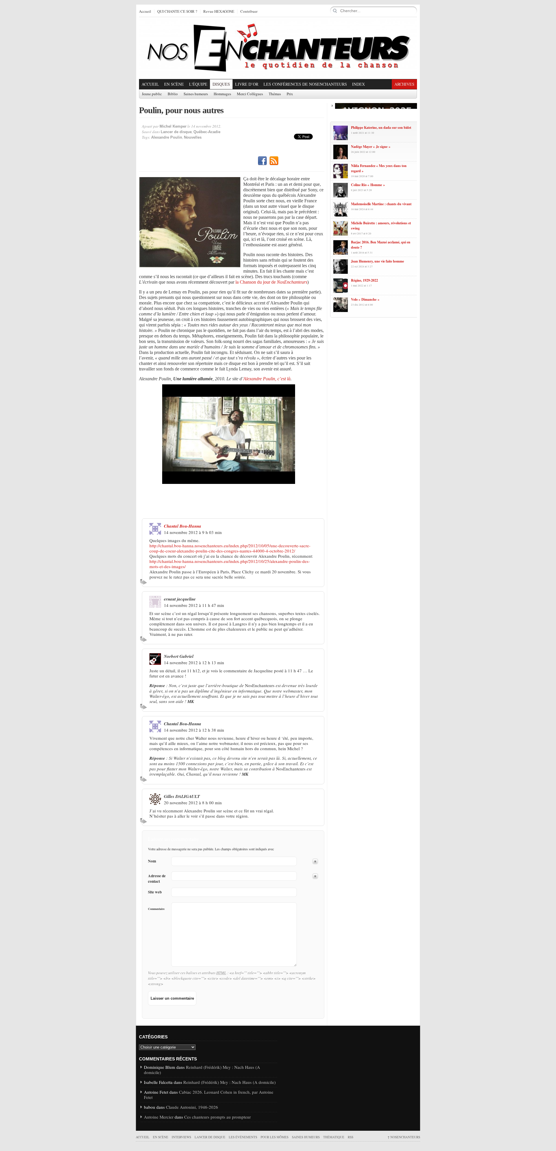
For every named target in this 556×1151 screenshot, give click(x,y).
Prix (290, 94)
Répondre (144, 582)
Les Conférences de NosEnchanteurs (305, 84)
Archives (404, 84)
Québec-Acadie (206, 132)
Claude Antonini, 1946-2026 (192, 1107)
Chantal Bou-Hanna (182, 526)
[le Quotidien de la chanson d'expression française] (278, 48)
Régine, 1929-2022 (364, 280)
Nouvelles (193, 137)
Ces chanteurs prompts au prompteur (217, 1117)
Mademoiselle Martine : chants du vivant (381, 203)
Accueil (145, 11)
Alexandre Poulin (166, 137)
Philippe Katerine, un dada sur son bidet (381, 127)
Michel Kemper (173, 126)
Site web (155, 892)
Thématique (333, 1137)
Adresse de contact (157, 878)
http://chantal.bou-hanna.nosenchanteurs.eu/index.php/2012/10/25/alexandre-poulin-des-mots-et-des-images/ (229, 563)
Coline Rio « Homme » (368, 184)
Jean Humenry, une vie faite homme (377, 261)
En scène (174, 84)
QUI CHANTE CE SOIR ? (177, 11)
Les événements (243, 1137)
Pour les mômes (274, 1137)
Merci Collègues (250, 94)
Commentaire (156, 909)
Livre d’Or (246, 84)
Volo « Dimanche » (365, 299)
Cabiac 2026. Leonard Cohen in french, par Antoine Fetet (208, 1094)
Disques (221, 84)
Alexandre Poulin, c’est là (266, 378)
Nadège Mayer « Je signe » (370, 146)
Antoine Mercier (158, 1117)
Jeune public (152, 94)
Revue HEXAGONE (218, 11)
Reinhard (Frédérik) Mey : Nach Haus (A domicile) (202, 1069)
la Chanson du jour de (271, 282)
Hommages (222, 94)
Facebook (262, 161)
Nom (152, 861)
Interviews (181, 1137)
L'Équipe (198, 84)
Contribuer (248, 11)
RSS (274, 161)
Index (358, 84)
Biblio (173, 94)
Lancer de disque (176, 132)
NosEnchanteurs (403, 1137)
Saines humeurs (196, 94)
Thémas (275, 94)
